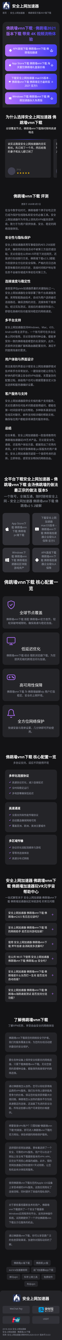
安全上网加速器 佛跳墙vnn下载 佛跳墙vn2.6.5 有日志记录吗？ (27, 914)
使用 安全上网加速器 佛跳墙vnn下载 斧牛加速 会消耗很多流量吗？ (27, 944)
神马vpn (13, 1276)
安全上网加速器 (17, 12)
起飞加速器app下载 (43, 1269)
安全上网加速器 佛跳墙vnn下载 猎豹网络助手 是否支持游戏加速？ (27, 929)
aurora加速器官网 (18, 1269)
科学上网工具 (31, 1276)
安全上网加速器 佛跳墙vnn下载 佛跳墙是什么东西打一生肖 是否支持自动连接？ (27, 975)
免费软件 (48, 1276)
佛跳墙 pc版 (42, 1262)
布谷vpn (31, 1283)
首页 (5, 12)
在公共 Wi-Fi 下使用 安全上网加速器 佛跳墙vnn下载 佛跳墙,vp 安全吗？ (28, 958)
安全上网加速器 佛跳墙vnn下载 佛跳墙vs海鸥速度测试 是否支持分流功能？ (27, 993)
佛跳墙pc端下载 (22, 1262)
